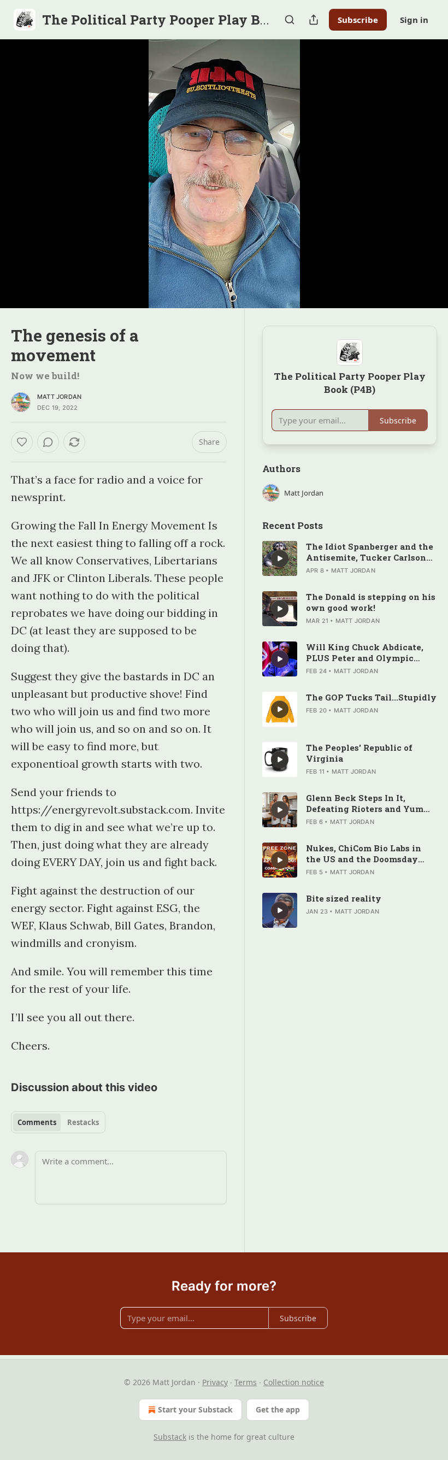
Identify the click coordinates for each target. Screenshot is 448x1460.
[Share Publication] (314, 20)
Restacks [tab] (83, 1122)
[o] (279, 558)
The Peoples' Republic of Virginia (359, 753)
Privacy (215, 1382)
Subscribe (358, 19)
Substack (170, 1437)
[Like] (22, 442)
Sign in (414, 19)
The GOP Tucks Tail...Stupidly (371, 697)
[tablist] (58, 1122)
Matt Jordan (59, 397)
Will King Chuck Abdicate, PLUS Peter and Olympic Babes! (364, 652)
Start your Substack (195, 1409)
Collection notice (293, 1382)
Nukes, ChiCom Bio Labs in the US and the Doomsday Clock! (363, 853)
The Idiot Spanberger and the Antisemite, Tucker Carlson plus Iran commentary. (369, 552)
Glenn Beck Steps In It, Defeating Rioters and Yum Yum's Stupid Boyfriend (364, 803)
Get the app (278, 1409)
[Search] (289, 20)
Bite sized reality (343, 898)
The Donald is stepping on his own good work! (370, 602)
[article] (349, 558)
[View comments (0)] (425, 174)
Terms (245, 1382)
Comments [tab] (36, 1122)
